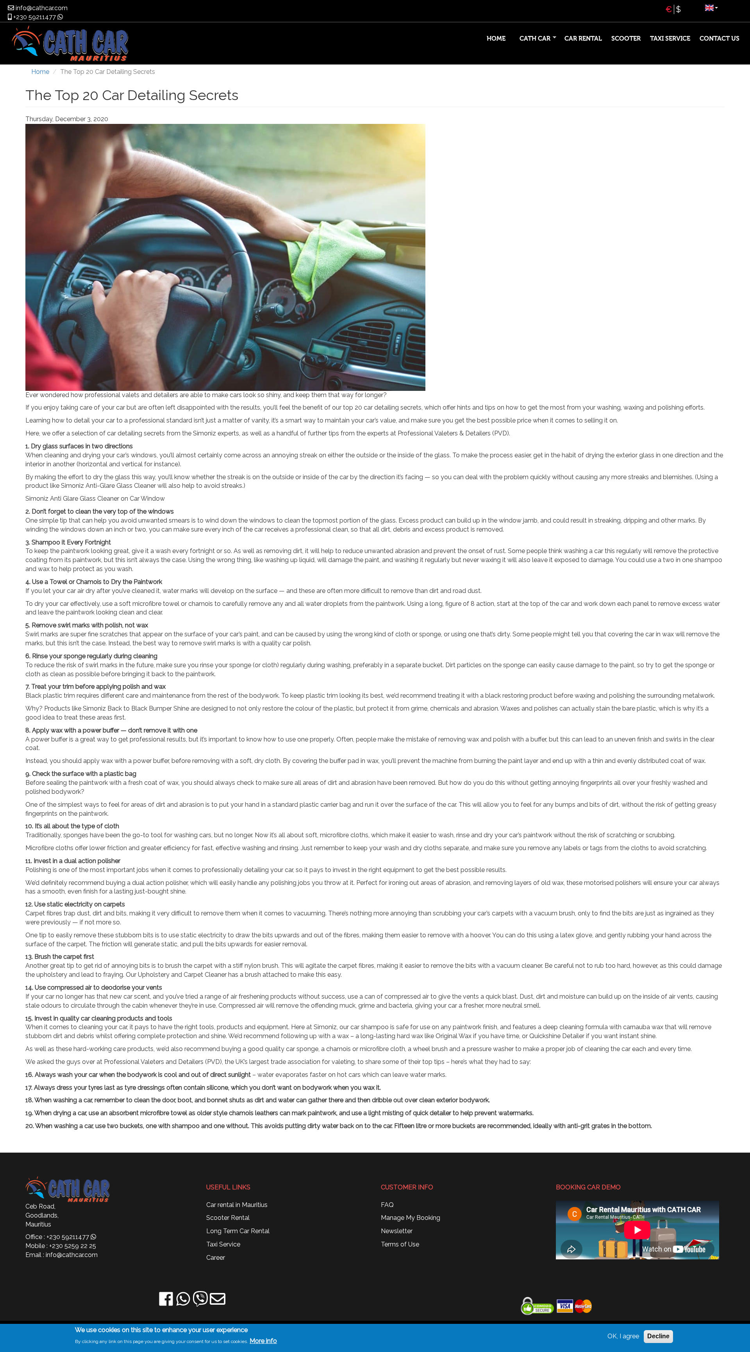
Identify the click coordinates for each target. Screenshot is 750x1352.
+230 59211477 (34, 17)
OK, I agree (623, 1336)
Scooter (626, 38)
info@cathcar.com (41, 8)
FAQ (387, 1205)
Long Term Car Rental (238, 1231)
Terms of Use (400, 1244)
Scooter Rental (228, 1217)
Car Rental (583, 38)
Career (215, 1257)
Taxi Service (670, 38)
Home (496, 38)
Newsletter (396, 1231)
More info (263, 1341)
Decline (658, 1336)
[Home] (98, 43)
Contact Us (719, 38)
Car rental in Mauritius (237, 1205)
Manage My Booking (410, 1217)
